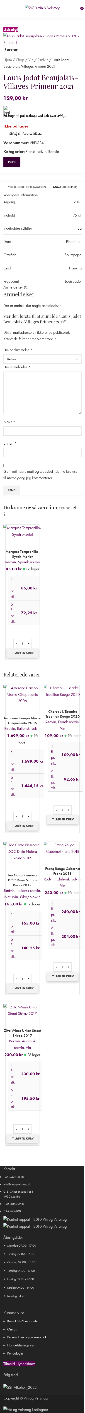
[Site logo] (42, 7)
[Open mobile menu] (5, 7)
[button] (22, 653)
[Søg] (11, 7)
